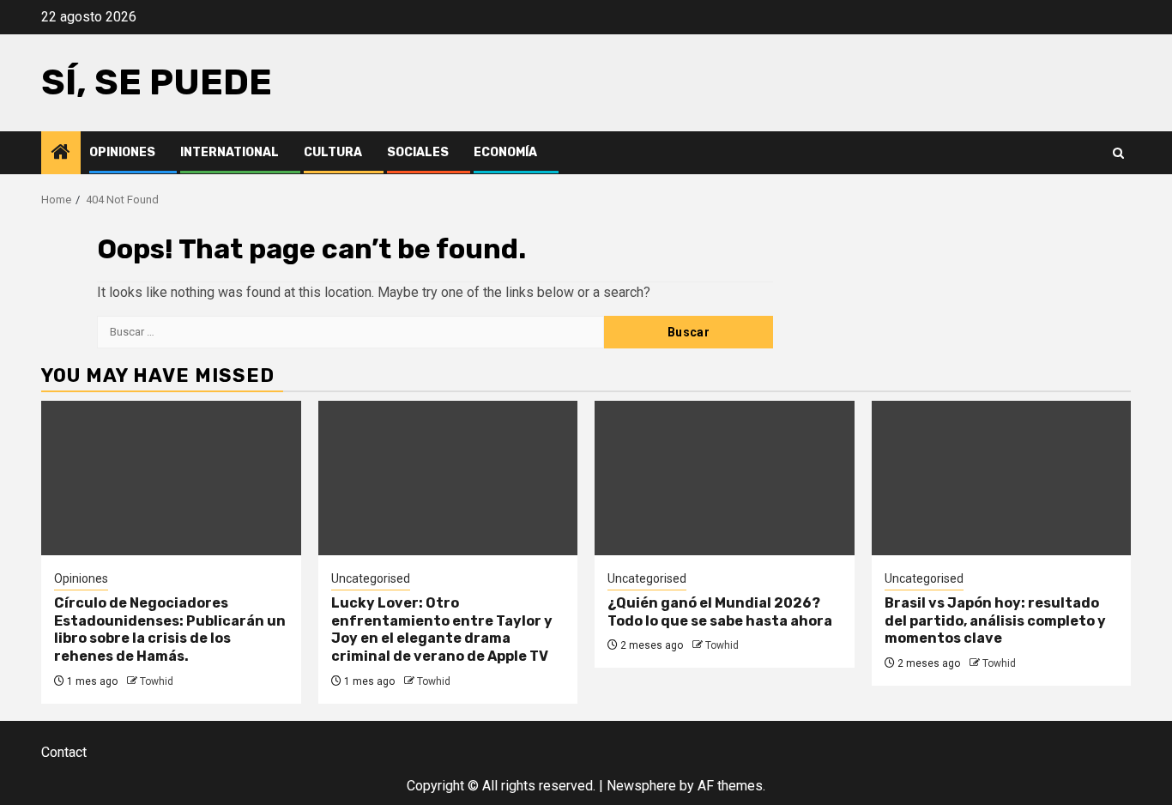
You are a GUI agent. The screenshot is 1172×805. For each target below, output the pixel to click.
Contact (64, 752)
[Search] (1118, 153)
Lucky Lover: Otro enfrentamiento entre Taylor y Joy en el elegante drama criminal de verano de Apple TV (442, 629)
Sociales (418, 152)
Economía (505, 152)
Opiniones (122, 152)
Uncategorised (370, 578)
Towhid (156, 681)
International (229, 152)
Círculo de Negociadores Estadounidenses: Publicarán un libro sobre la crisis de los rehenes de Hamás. (170, 629)
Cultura (333, 152)
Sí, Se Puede (156, 82)
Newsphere (641, 786)
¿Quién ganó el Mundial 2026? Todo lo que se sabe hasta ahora (719, 612)
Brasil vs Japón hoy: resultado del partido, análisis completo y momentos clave (995, 621)
